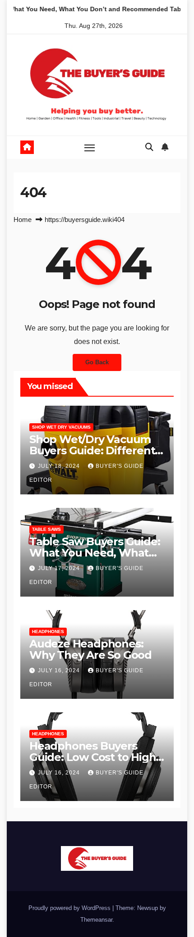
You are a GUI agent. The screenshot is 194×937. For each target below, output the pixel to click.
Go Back (97, 362)
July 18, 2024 (60, 466)
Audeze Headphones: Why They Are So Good (90, 649)
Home (23, 219)
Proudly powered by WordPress (70, 908)
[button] (149, 147)
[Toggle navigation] (90, 147)
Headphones (48, 631)
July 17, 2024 (60, 568)
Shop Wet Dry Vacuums (61, 427)
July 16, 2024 (60, 670)
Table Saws (46, 529)
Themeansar (96, 919)
